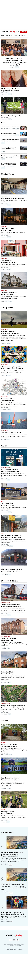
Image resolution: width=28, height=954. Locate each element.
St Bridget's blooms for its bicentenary (7, 812)
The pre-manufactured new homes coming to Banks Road (11, 605)
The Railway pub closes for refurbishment (9, 293)
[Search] (18, 31)
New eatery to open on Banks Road (12, 198)
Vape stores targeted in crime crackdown (10, 155)
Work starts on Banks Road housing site (8, 639)
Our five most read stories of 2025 (12, 884)
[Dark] (16, 31)
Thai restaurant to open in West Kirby (7, 229)
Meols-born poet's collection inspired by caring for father (10, 90)
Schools (4, 720)
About (21, 949)
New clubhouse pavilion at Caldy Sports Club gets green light (8, 147)
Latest (2, 123)
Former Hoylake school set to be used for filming (9, 745)
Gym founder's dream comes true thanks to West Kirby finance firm (8, 163)
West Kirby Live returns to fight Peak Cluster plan (14, 59)
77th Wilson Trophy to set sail (11, 432)
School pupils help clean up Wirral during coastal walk (10, 779)
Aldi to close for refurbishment (11, 569)
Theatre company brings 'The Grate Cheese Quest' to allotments (12, 367)
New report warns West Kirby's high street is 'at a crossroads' (11, 536)
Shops (23, 35)
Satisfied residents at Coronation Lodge (8, 673)
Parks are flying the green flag (11, 116)
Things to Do (17, 35)
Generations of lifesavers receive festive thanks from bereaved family (13, 913)
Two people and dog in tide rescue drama (10, 139)
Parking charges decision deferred (8, 133)
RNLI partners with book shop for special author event (10, 470)
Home (2, 35)
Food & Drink (9, 35)
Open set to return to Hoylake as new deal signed (10, 332)
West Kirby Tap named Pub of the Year (9, 261)
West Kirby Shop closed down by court (8, 504)
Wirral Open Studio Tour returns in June (8, 400)
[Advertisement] (14, 15)
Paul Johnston (5, 92)
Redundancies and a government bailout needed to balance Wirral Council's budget (12, 854)
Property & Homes (9, 580)
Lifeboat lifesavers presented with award (10, 127)
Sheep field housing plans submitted (13, 705)
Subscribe (23, 31)
